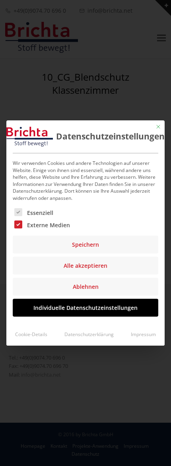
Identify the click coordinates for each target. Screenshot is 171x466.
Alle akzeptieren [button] (85, 265)
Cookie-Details (31, 334)
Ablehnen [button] (86, 286)
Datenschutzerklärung (89, 334)
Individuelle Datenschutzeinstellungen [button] (85, 307)
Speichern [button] (85, 244)
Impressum (143, 334)
